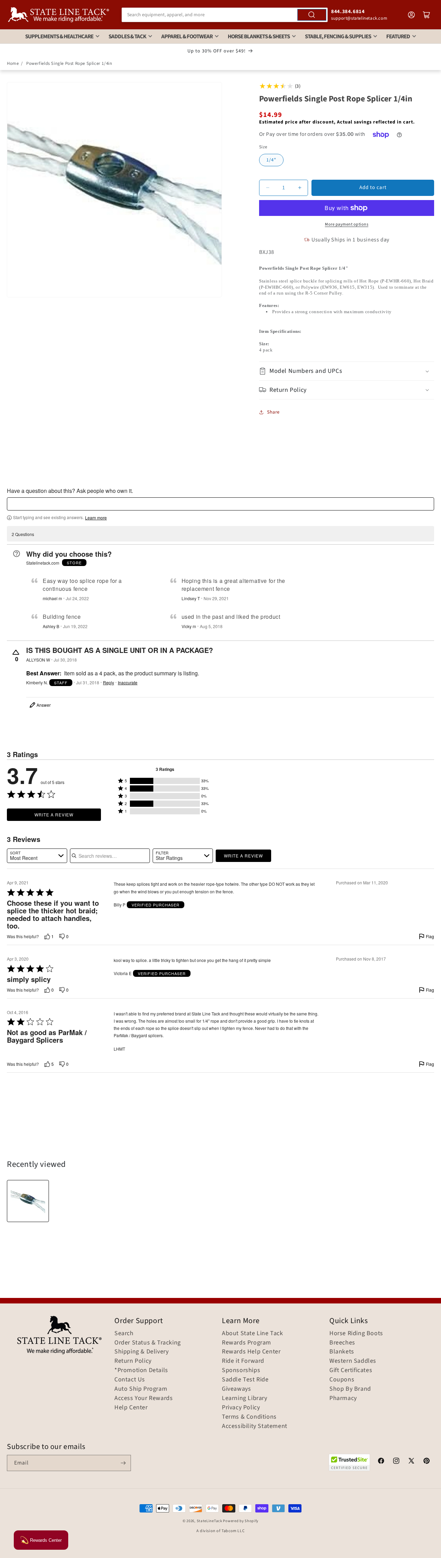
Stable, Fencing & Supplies (338, 36)
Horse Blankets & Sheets (259, 36)
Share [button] (273, 412)
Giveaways (236, 1389)
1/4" (271, 160)
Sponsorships (241, 1370)
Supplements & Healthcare (59, 36)
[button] (346, 371)
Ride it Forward (243, 1361)
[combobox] (225, 15)
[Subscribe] (123, 1463)
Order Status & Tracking (147, 1343)
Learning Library (244, 1398)
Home (13, 63)
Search (124, 1333)
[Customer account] (411, 14)
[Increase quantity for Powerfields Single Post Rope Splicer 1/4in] (299, 188)
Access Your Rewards (143, 1398)
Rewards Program (246, 1343)
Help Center (131, 1407)
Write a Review (53, 814)
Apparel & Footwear (187, 36)
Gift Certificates (350, 1370)
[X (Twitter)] (411, 1461)
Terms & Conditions (249, 1417)
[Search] (311, 15)
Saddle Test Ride (245, 1380)
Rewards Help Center (251, 1352)
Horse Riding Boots (356, 1333)
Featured (398, 36)
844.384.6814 (348, 11)
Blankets (341, 1352)
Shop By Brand (350, 1389)
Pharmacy (343, 1398)
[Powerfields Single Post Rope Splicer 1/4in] (28, 1201)
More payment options (346, 224)
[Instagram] (396, 1461)
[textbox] (220, 503)
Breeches (342, 1343)
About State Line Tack (252, 1333)
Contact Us (129, 1380)
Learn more (96, 517)
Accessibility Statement (254, 1426)
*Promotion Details (141, 1370)
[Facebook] (381, 1461)
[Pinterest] (426, 1461)
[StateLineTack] (58, 14)
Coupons (341, 1380)
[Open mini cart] (426, 14)
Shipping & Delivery (141, 1352)
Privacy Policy (241, 1407)
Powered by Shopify (240, 1521)
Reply (108, 682)
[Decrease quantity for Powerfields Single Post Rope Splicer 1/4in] (267, 188)
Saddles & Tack (127, 36)
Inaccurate (127, 682)
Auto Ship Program (140, 1389)
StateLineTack (209, 1521)
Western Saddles (352, 1361)
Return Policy (133, 1361)
